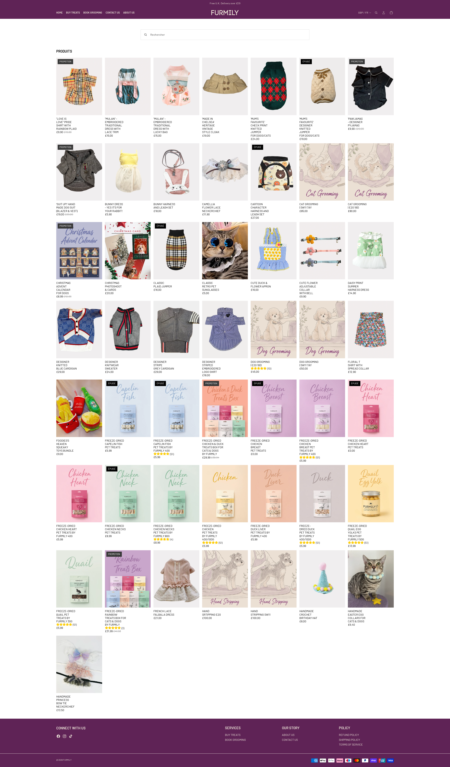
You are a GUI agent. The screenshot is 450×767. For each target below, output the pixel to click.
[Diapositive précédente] (61, 86)
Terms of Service (351, 744)
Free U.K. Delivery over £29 (225, 3)
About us (288, 734)
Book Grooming (235, 739)
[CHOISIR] (97, 110)
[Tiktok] (71, 736)
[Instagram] (64, 736)
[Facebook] (58, 736)
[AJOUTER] (97, 274)
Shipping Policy (349, 739)
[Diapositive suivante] (97, 86)
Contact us (290, 739)
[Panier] (391, 13)
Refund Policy (349, 734)
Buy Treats (232, 734)
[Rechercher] (376, 13)
